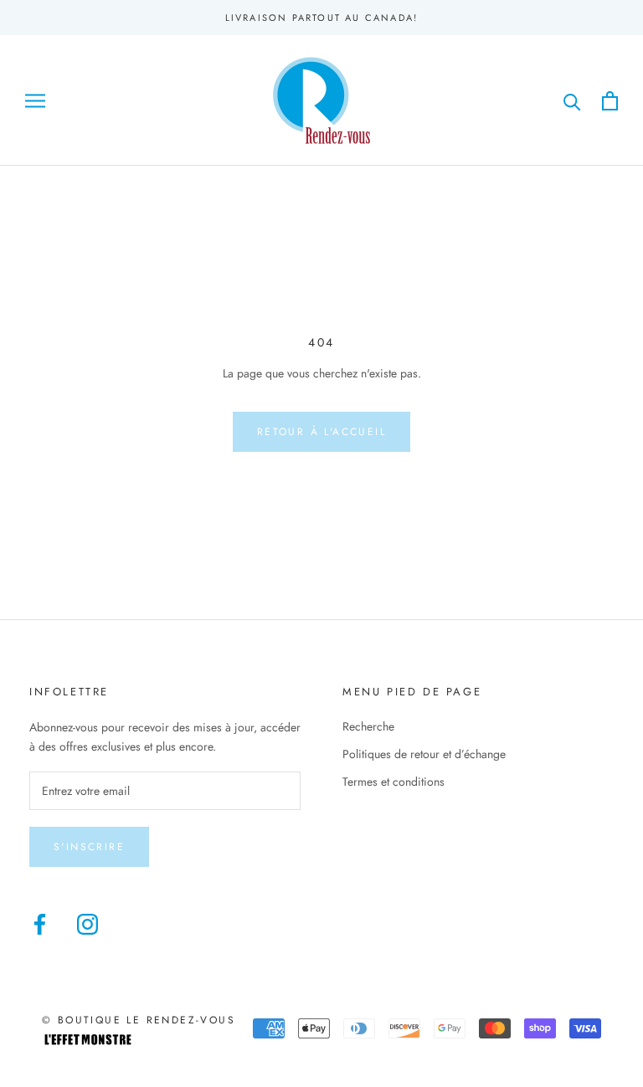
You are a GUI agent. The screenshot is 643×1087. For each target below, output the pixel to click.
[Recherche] (572, 101)
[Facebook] (39, 924)
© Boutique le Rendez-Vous (138, 1020)
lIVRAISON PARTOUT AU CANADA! (322, 17)
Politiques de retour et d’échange (424, 754)
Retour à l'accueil (321, 431)
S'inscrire (89, 846)
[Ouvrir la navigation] (35, 101)
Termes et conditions (393, 781)
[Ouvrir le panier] (610, 100)
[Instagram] (87, 924)
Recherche (368, 726)
